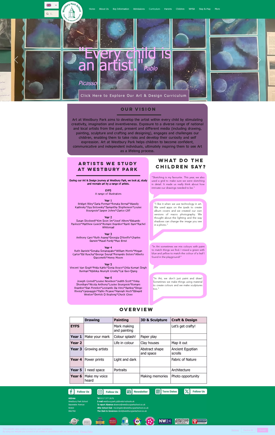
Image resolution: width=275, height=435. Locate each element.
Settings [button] (235, 430)
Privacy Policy (86, 431)
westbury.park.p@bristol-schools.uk (118, 402)
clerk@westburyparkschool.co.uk (132, 411)
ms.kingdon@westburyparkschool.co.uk (130, 408)
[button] (104, 9)
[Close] (271, 430)
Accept (263, 430)
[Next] (259, 60)
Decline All (248, 430)
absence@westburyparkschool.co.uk (129, 405)
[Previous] (16, 60)
